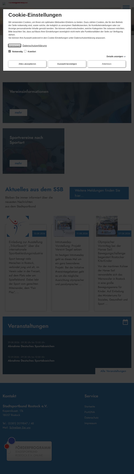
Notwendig (17, 51)
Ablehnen (106, 64)
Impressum (14, 45)
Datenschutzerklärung (35, 45)
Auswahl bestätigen (67, 64)
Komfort (31, 51)
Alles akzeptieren (27, 64)
